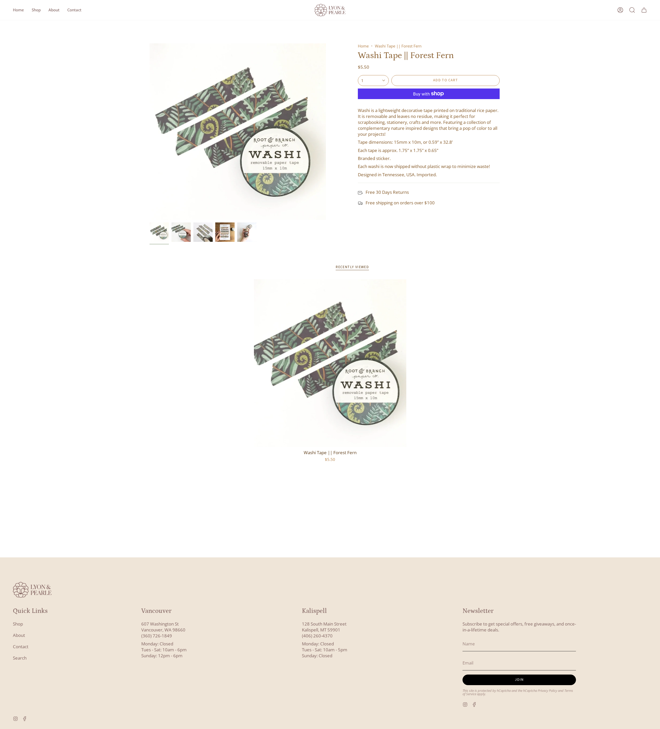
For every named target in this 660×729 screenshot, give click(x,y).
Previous (149, 131)
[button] (36, 10)
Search (20, 658)
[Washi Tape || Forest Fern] (330, 363)
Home (363, 46)
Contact (20, 647)
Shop (18, 624)
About (19, 635)
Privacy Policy (547, 690)
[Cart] (644, 10)
